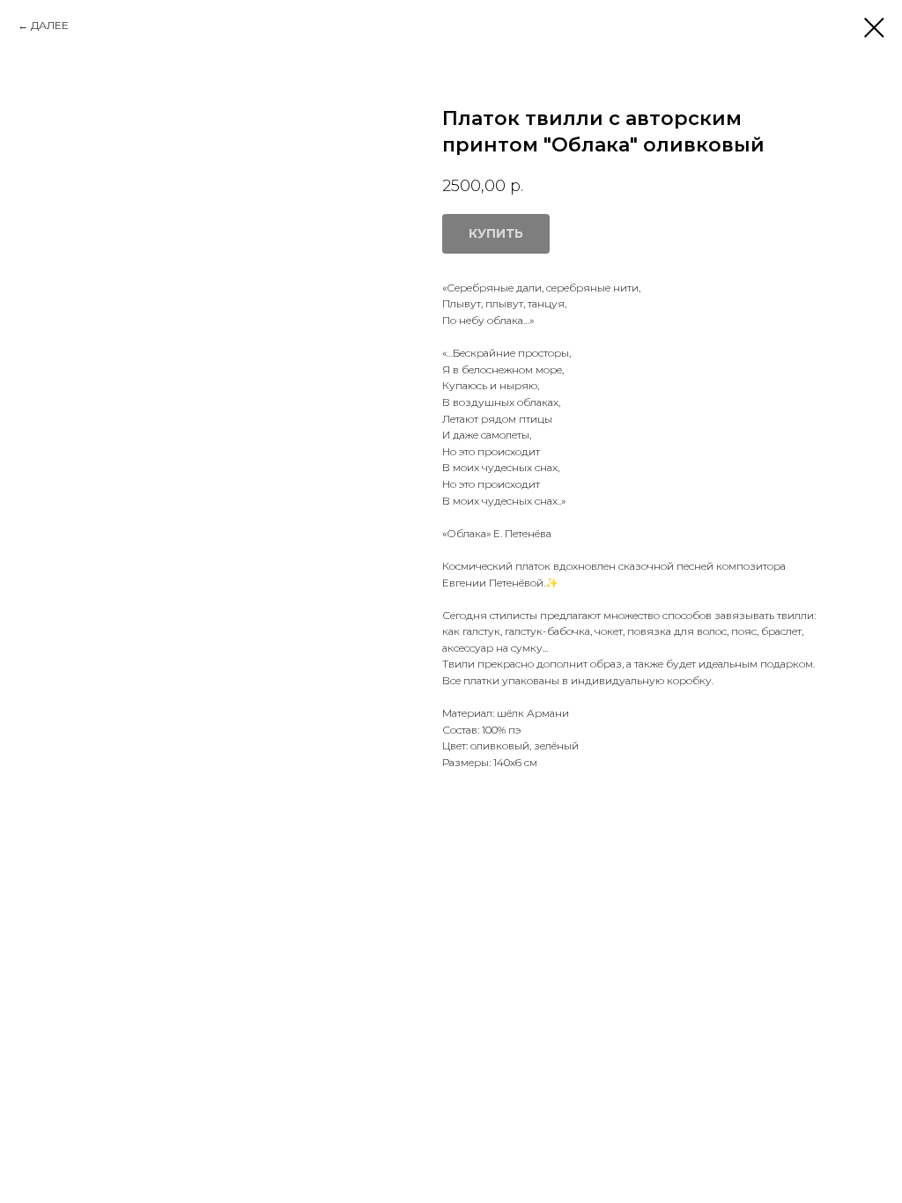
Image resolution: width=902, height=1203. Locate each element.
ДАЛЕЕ (50, 25)
